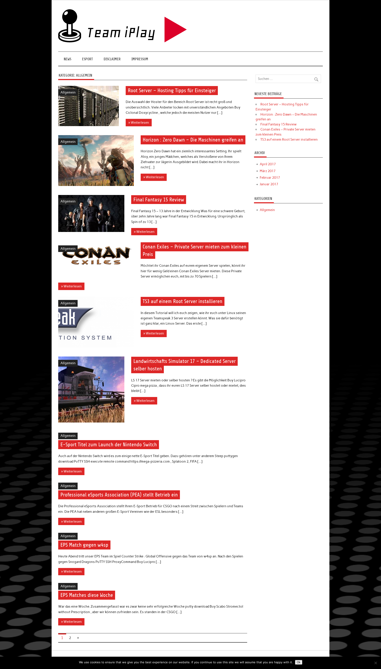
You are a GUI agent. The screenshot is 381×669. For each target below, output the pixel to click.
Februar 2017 (270, 178)
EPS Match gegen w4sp (84, 545)
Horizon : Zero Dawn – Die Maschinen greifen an (193, 140)
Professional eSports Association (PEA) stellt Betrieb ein (119, 495)
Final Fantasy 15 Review (158, 199)
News (67, 59)
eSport (87, 59)
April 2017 (268, 164)
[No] (375, 663)
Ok (299, 662)
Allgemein (68, 92)
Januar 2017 (269, 184)
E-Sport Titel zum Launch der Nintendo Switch (108, 445)
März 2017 (268, 171)
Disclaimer (112, 59)
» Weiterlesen (138, 123)
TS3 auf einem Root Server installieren (182, 301)
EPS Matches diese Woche (86, 595)
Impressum (139, 59)
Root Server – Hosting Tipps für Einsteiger (172, 90)
